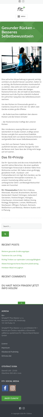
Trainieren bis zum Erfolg (12, 255)
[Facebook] (20, 1)
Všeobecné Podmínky (10, 352)
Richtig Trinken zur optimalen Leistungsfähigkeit (21, 259)
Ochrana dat (6, 356)
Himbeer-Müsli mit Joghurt (12, 267)
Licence (4, 343)
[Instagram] (23, 1)
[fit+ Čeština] (21, 8)
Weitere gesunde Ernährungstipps (15, 251)
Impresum (6, 348)
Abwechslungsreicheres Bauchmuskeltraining (20, 263)
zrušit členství (11, 398)
